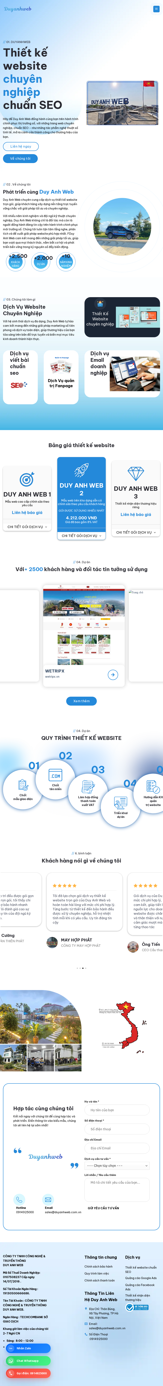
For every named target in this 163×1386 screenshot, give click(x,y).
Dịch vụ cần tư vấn (97, 1158)
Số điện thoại (94, 1120)
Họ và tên (91, 1101)
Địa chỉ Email (93, 1139)
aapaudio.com (140, 672)
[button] (156, 9)
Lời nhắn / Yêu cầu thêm (100, 1175)
